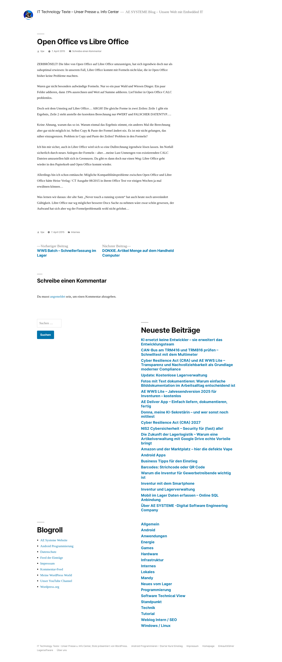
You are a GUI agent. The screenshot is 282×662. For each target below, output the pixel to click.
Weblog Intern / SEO (159, 619)
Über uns (62, 650)
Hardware (149, 554)
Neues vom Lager (156, 584)
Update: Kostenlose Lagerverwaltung (174, 375)
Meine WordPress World (56, 575)
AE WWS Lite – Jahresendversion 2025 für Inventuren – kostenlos (178, 393)
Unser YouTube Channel (56, 581)
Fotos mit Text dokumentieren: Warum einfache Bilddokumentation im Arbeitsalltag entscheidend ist (188, 383)
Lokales (148, 572)
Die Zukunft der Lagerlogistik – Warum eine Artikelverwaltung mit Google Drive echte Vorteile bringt (185, 438)
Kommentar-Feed (51, 569)
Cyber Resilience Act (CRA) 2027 (171, 422)
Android (148, 530)
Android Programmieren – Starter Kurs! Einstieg (157, 646)
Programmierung (156, 590)
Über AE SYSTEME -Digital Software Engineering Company (184, 507)
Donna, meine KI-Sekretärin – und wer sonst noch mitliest (184, 414)
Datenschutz (48, 552)
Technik (148, 607)
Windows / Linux (156, 625)
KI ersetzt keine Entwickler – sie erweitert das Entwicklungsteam (181, 342)
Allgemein (150, 524)
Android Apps (153, 455)
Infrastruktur (152, 560)
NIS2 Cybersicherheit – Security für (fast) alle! (182, 428)
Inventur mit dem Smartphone (167, 483)
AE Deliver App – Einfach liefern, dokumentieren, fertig (184, 404)
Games (147, 548)
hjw (42, 51)
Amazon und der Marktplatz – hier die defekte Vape (186, 449)
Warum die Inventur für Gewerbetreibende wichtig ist (186, 475)
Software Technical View (163, 596)
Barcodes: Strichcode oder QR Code (173, 467)
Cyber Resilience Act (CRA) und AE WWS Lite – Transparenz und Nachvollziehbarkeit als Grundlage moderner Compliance (187, 364)
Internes (75, 232)
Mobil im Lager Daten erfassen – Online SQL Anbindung (180, 497)
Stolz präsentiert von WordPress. (110, 646)
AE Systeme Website (53, 540)
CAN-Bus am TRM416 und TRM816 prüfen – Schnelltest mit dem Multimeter (179, 352)
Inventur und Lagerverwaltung (168, 489)
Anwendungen (154, 536)
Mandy (147, 578)
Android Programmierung (56, 546)
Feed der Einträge (51, 558)
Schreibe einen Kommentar (86, 51)
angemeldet (57, 296)
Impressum (47, 563)
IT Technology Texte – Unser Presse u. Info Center (78, 12)
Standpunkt (151, 602)
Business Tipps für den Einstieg (169, 461)
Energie (148, 542)
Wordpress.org (49, 587)
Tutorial (148, 613)
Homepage (208, 646)
